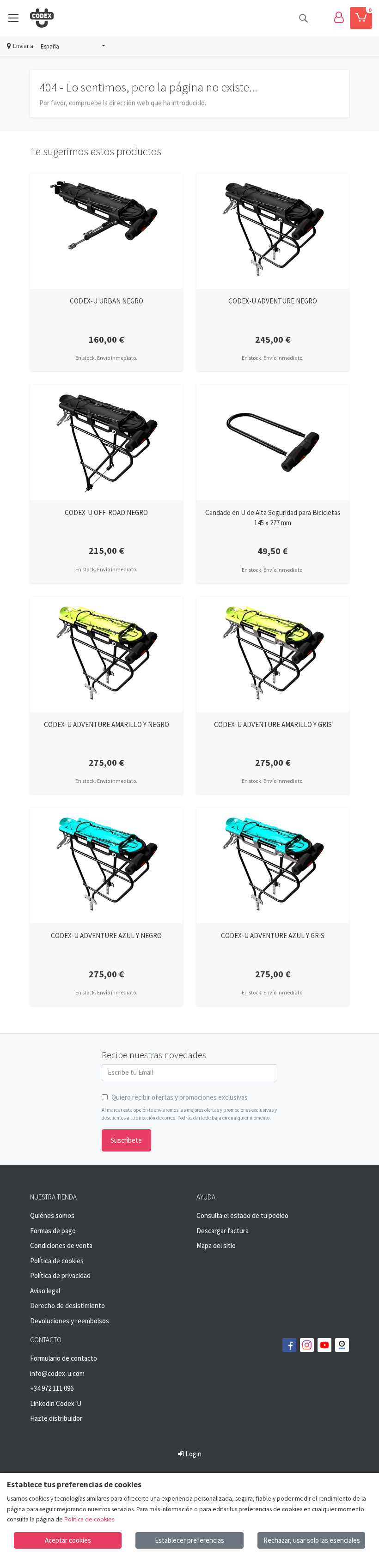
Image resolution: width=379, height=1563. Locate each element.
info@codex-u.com (57, 1373)
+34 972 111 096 (51, 1388)
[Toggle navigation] (13, 18)
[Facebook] (289, 1345)
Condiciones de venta (61, 1245)
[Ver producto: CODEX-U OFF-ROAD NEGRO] (106, 442)
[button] (73, 47)
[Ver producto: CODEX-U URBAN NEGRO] (106, 231)
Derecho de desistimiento (67, 1305)
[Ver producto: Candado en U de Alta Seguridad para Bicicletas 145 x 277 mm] (272, 442)
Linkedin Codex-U (55, 1403)
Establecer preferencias (189, 1540)
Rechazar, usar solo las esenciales (311, 1540)
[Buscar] (303, 18)
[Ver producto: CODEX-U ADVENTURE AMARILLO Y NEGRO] (106, 654)
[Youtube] (324, 1345)
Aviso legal (45, 1290)
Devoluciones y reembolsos (69, 1320)
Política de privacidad (60, 1275)
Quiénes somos (52, 1215)
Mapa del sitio (216, 1245)
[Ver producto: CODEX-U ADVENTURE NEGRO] (272, 231)
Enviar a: (24, 46)
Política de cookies (57, 1260)
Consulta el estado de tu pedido (242, 1215)
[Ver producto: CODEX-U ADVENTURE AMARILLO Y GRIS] (272, 654)
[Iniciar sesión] (339, 18)
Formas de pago (53, 1230)
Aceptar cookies (68, 1540)
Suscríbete (126, 1140)
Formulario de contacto (63, 1358)
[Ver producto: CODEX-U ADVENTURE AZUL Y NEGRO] (106, 865)
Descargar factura (222, 1230)
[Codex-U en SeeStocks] (342, 1345)
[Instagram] (307, 1345)
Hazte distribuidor (56, 1418)
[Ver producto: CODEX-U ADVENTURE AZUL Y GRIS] (272, 865)
